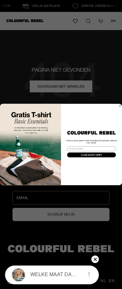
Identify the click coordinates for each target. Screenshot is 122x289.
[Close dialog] (120, 105)
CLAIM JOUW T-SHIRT (91, 155)
